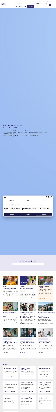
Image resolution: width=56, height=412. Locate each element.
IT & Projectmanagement (41, 3)
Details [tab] (28, 200)
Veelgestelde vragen (49, 1)
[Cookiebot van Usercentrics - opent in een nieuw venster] (47, 197)
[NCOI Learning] (6, 5)
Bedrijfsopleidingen (31, 1)
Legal (16, 6)
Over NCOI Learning (40, 1)
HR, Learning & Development (21, 3)
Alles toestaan (44, 214)
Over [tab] (44, 200)
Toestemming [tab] (11, 200)
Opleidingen (30, 6)
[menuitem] (31, 1)
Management (32, 3)
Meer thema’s (22, 6)
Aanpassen (27, 214)
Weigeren (12, 214)
